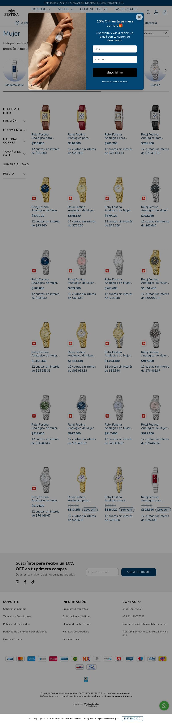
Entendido (132, 718)
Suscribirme (115, 72)
